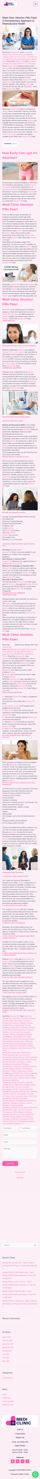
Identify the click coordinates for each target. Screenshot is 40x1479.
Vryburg (15, 1057)
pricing (12, 1091)
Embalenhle (14, 1119)
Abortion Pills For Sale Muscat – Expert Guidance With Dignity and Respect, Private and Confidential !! (19, 1304)
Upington (30, 1046)
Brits (21, 1073)
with (13, 1089)
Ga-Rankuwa (27, 1116)
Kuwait (17, 1043)
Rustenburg (16, 1064)
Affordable (5, 1091)
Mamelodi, (15, 1098)
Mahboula (31, 1107)
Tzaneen (28, 1103)
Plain (27, 1059)
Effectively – (28, 86)
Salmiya (5, 1046)
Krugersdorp (19, 1041)
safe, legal (13, 1021)
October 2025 (7, 1351)
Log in (4, 1394)
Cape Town (19, 1055)
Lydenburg (6, 1107)
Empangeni (23, 1119)
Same (33, 1085)
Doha (4, 1041)
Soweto (5, 1025)
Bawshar (26, 1087)
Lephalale (18, 1116)
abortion (9, 82)
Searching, (33, 1091)
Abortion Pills (14, 52)
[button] (35, 1474)
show (14, 143)
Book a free (10, 1096)
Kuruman (33, 1066)
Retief (4, 1116)
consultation (19, 1096)
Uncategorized (7, 1378)
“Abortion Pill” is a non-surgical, (13, 352)
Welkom (18, 1068)
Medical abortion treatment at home (15, 457)
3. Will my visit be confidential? (13, 923)
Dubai (26, 1073)
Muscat (20, 1107)
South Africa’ (12, 66)
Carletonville (6, 1064)
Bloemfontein (25, 1053)
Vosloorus (30, 1030)
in (30, 1021)
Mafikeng (5, 1114)
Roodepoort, (13, 1048)
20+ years (19, 1089)
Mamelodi (13, 1039)
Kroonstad (10, 1116)
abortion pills (6, 477)
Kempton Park (7, 1023)
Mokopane (14, 1103)
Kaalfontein (33, 1073)
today (25, 1096)
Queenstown (16, 1053)
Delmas (12, 1034)
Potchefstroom (7, 1066)
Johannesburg (19, 1025)
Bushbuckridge (12, 1110)
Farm (18, 1027)
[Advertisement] (20, 1214)
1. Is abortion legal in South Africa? (15, 876)
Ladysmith (29, 1082)
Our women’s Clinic (12, 706)
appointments (10, 1087)
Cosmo (4, 1030)
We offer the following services (13, 512)
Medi (26, 1016)
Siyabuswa (6, 1082)
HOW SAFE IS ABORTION (12, 692)
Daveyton (14, 1030)
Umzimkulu (20, 1114)
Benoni (10, 1025)
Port (17, 1121)
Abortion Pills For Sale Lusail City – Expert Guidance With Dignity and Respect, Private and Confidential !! (19, 1285)
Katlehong (5, 1027)
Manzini (5, 1068)
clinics (21, 1085)
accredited (15, 1085)
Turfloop (28, 1057)
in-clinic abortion (10, 363)
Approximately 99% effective (12, 563)
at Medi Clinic (32, 1096)
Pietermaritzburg (8, 1043)
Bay (3, 1062)
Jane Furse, (22, 1110)
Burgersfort (6, 1071)
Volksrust (5, 1121)
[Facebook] (13, 1461)
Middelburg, (15, 1080)
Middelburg (21, 1071)
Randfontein (6, 1053)
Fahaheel (13, 1107)
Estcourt (13, 1121)
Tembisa (29, 1023)
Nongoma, (31, 1121)
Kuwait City (18, 1032)
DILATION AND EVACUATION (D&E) (15, 417)
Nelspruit (12, 1068)
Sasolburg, (14, 1105)
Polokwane (28, 1041)
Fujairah (11, 1046)
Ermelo (30, 1119)
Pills (10, 1018)
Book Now (10, 1163)
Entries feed (6, 1398)
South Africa (14, 314)
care (27, 1091)
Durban (15, 1059)
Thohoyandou (27, 1068)
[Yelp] (27, 1461)
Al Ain (12, 1032)
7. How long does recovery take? (14, 992)
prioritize (27, 1085)
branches (24, 1018)
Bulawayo (23, 1043)
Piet (32, 1114)
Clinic (30, 1016)
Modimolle (5, 1103)
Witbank (14, 1071)
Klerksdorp (24, 1064)
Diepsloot (32, 1027)
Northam (5, 1048)
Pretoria (27, 1025)
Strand (27, 1078)
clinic (28, 1094)
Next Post (20, 1178)
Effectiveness (10, 584)
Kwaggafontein (21, 1101)
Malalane (20, 1112)
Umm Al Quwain (8, 1094)
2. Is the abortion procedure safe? (14, 905)
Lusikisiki (29, 1071)
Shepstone (23, 1121)
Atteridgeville (20, 1034)
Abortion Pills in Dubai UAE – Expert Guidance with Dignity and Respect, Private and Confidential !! (19, 1266)
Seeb (25, 1107)
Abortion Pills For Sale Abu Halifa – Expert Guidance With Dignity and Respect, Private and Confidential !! (19, 1294)
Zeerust (21, 1057)
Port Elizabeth (11, 1062)
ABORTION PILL (8, 321)
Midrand (23, 1023)
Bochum (26, 1055)
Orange (12, 1027)
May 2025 (5, 1361)
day (3, 1087)
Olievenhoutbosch (8, 1101)
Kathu (15, 1112)
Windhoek (5, 1105)
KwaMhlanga (6, 1073)
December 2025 (8, 1344)
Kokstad (12, 1114)
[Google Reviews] (22, 1461)
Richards (33, 1059)
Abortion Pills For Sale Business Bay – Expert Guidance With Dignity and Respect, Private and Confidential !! (19, 1275)
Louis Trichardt (7, 1123)
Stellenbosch (31, 1101)
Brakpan (16, 1023)
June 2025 (6, 1358)
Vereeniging (17, 1037)
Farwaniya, (21, 1082)
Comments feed (8, 1401)
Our (10, 1085)
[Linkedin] (18, 1461)
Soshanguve (20, 1062)
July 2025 (5, 1354)
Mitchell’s (22, 1059)
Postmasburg (7, 1057)
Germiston (24, 1027)
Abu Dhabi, (16, 1073)
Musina (29, 1110)
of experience (27, 1089)
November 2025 (8, 1347)
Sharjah (5, 1085)
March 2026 (6, 1337)
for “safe (17, 1094)
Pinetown (28, 1112)
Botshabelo (23, 1098)
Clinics (18, 1018)
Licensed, (19, 1087)
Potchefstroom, (7, 1059)
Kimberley (25, 1066)
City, (9, 1030)
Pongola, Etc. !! (18, 1123)
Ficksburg (5, 1119)
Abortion (5, 68)
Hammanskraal (23, 1039)
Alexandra (26, 1032)
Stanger (27, 1114)
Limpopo (34, 1057)
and (16, 1091)
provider (5, 1021)
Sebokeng (5, 1039)
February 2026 (7, 1340)
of (9, 1021)
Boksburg (22, 1030)
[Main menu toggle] (35, 4)
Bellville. (21, 1105)
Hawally (13, 1082)
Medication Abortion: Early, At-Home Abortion (19, 346)
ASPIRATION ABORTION (11, 368)
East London (26, 1037)
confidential (22, 1091)
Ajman (30, 1043)
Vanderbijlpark (7, 1037)
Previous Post (20, 1172)
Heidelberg (10, 1041)
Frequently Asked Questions (12, 872)
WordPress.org (7, 1405)
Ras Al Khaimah (20, 1046)
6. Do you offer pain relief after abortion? (17, 977)
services (27, 1021)
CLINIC (13, 594)
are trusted (32, 1018)
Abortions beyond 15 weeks (12, 421)
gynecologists (7, 1089)
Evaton (32, 1039)
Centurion (5, 1034)
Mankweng (6, 1080)
